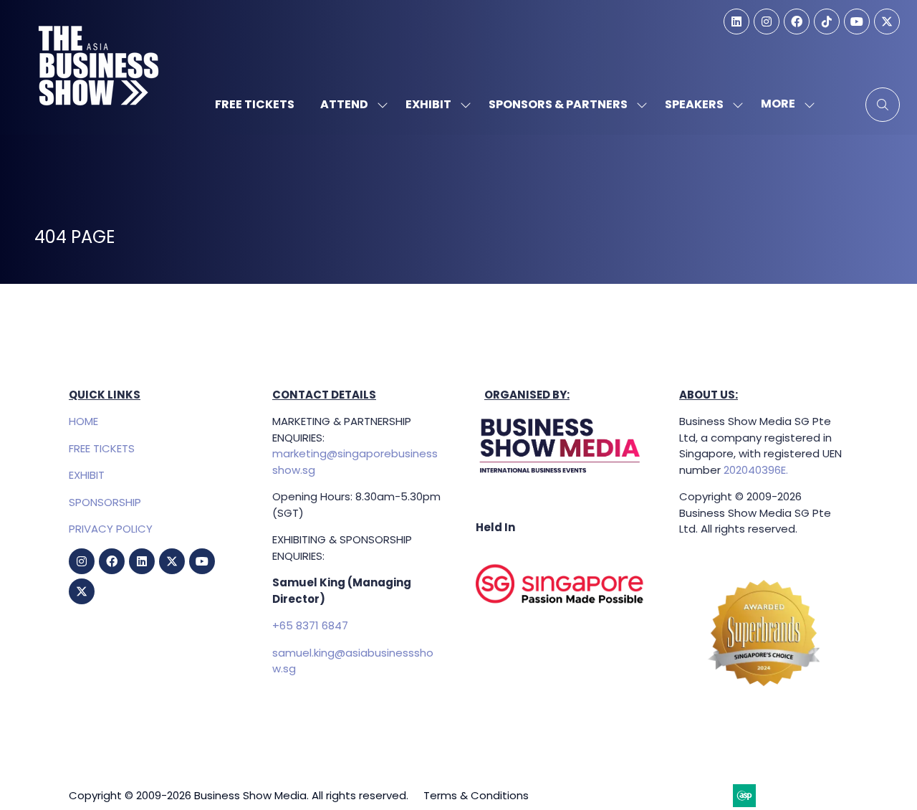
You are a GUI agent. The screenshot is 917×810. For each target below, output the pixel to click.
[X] (887, 21)
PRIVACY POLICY (111, 528)
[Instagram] (766, 21)
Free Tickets (254, 104)
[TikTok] (827, 21)
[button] (783, 104)
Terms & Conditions (476, 795)
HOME (83, 421)
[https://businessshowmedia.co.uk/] (560, 473)
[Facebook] (797, 21)
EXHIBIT (87, 474)
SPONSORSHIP (105, 502)
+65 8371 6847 (310, 625)
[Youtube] (857, 21)
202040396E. (754, 469)
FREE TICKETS (102, 448)
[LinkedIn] (736, 21)
